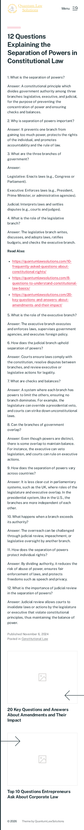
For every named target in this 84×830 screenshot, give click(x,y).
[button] (70, 8)
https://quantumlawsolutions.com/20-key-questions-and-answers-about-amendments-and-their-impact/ (42, 300)
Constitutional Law (35, 638)
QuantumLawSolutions (49, 821)
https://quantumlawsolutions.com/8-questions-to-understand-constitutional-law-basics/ (44, 283)
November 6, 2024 (36, 634)
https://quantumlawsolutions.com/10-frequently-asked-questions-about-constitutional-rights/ (42, 266)
